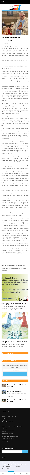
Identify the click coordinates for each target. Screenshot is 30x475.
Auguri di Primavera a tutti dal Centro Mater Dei (15, 265)
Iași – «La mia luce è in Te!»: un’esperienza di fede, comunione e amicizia (16, 393)
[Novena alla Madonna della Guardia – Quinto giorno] (4, 401)
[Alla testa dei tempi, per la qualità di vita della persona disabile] (15, 287)
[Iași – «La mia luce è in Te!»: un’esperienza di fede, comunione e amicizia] (4, 392)
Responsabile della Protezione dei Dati (11, 420)
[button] (3, 473)
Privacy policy (5, 414)
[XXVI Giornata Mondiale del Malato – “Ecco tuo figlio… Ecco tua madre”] (15, 325)
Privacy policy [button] (6, 468)
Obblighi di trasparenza (7, 421)
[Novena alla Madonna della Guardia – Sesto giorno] (4, 385)
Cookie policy (5, 418)
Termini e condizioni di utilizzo (9, 416)
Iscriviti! (15, 374)
